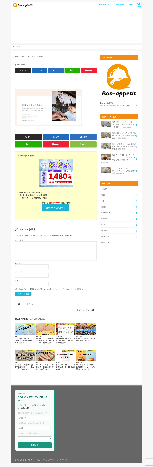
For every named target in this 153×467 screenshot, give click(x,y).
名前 (17, 263)
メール (18, 272)
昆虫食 (103, 207)
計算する (35, 445)
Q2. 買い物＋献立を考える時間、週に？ (33, 423)
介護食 (103, 195)
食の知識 (104, 230)
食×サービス (105, 213)
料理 (102, 201)
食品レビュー (106, 242)
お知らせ (131, 4)
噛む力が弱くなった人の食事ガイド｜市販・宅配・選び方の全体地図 (124, 146)
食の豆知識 (105, 236)
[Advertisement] (76, 26)
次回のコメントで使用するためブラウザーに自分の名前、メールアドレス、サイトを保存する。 (50, 289)
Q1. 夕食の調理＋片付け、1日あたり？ (32, 413)
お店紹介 (104, 189)
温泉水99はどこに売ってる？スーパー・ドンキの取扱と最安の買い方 (124, 135)
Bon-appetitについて (105, 4)
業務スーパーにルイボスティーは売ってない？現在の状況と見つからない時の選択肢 (118, 158)
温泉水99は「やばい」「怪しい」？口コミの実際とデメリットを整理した (124, 124)
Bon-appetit (57, 460)
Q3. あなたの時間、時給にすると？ (31, 433)
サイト (17, 280)
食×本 (103, 224)
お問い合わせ (120, 4)
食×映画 (104, 219)
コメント (19, 240)
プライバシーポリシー (35, 460)
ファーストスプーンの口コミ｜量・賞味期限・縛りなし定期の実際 (124, 170)
